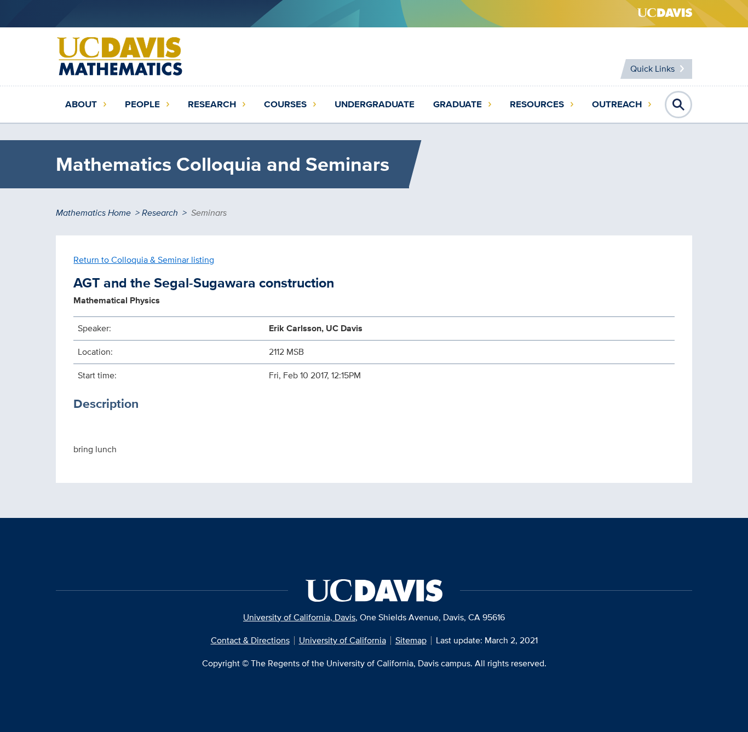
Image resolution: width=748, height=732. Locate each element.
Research (212, 104)
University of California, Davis (299, 617)
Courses (285, 104)
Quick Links (652, 68)
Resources (537, 104)
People (142, 104)
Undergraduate (375, 104)
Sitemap (411, 640)
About (81, 104)
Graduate (457, 104)
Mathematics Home (93, 212)
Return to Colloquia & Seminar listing (143, 259)
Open (678, 104)
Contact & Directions (250, 640)
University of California (342, 640)
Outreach (617, 104)
